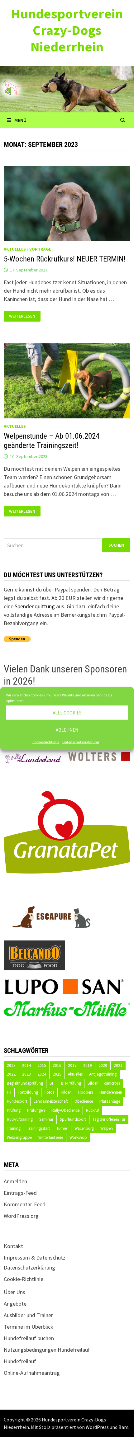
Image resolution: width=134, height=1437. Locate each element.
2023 (26, 1074)
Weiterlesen (23, 316)
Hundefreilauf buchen (29, 1338)
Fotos (49, 1092)
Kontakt (13, 1246)
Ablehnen (67, 730)
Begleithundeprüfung (25, 1083)
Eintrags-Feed (20, 1192)
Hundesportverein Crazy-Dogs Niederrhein (67, 30)
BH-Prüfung (71, 1083)
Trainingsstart (38, 1128)
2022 (11, 1074)
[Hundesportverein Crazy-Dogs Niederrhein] (67, 88)
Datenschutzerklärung (80, 742)
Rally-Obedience (65, 1110)
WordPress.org (21, 1215)
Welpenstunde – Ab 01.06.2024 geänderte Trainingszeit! (51, 440)
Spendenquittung (35, 606)
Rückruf (92, 1110)
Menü (20, 120)
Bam (123, 1427)
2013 (11, 1065)
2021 (118, 1065)
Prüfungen (36, 1110)
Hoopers (85, 1092)
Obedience (83, 1101)
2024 (41, 1074)
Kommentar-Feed (24, 1204)
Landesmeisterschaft (51, 1101)
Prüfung (14, 1110)
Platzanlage (109, 1101)
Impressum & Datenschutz (34, 1257)
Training (14, 1128)
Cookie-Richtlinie (45, 742)
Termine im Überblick (28, 1326)
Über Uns (14, 1292)
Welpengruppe (19, 1137)
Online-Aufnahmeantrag (32, 1372)
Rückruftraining (20, 1119)
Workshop (78, 1137)
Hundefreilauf (20, 1361)
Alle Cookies (67, 712)
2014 (26, 1065)
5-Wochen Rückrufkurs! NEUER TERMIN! (64, 258)
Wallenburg (84, 1128)
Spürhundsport (73, 1119)
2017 (72, 1065)
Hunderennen (110, 1092)
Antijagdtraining (103, 1074)
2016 (57, 1065)
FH (9, 1092)
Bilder (93, 1083)
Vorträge (40, 249)
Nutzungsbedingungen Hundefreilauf (47, 1349)
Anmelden (15, 1181)
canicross (112, 1083)
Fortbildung (28, 1092)
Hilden (66, 1092)
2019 (87, 1065)
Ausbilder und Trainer (28, 1315)
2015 (41, 1065)
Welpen (106, 1128)
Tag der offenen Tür (109, 1119)
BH (52, 1083)
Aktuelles (15, 249)
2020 (102, 1065)
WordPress (97, 1427)
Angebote (15, 1303)
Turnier (62, 1128)
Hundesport (17, 1101)
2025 (57, 1074)
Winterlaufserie (50, 1137)
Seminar (46, 1119)
